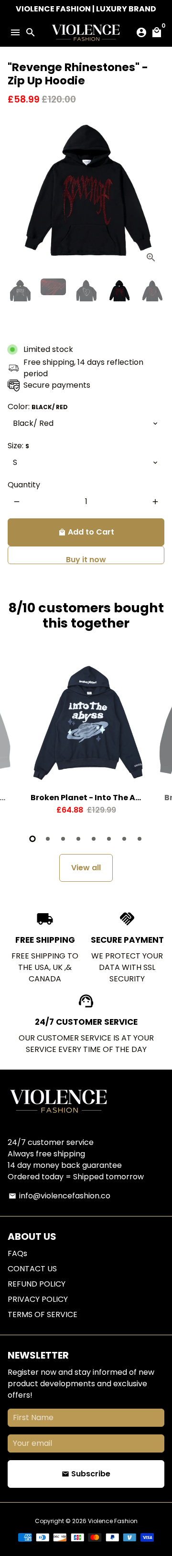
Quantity (24, 484)
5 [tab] (93, 839)
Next (155, 193)
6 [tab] (109, 839)
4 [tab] (78, 839)
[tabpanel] (86, 741)
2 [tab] (48, 839)
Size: (18, 445)
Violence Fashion (113, 1521)
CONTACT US (32, 1268)
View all (86, 867)
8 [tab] (139, 839)
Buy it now (86, 559)
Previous (17, 193)
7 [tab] (124, 839)
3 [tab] (63, 839)
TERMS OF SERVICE (42, 1314)
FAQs (17, 1253)
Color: (38, 406)
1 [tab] (32, 839)
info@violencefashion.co (59, 1195)
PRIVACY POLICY (38, 1299)
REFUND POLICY (36, 1283)
